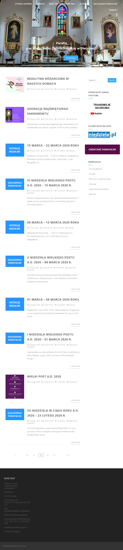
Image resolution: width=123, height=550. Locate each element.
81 (34, 455)
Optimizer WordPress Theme (14, 546)
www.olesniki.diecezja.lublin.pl (15, 515)
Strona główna (23, 4)
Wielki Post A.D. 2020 (44, 376)
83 (48, 455)
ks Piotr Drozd (48, 89)
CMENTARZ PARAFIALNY (102, 149)
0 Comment (61, 89)
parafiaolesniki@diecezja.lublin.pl (16, 511)
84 (54, 455)
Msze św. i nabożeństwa (62, 4)
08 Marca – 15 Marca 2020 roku (53, 222)
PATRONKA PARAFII (51, 58)
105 (67, 455)
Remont (113, 10)
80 (27, 455)
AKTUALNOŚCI (71, 58)
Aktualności (73, 89)
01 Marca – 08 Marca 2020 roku (53, 299)
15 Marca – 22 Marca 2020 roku (53, 145)
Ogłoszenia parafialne (105, 4)
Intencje (84, 4)
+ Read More (75, 98)
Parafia (41, 4)
